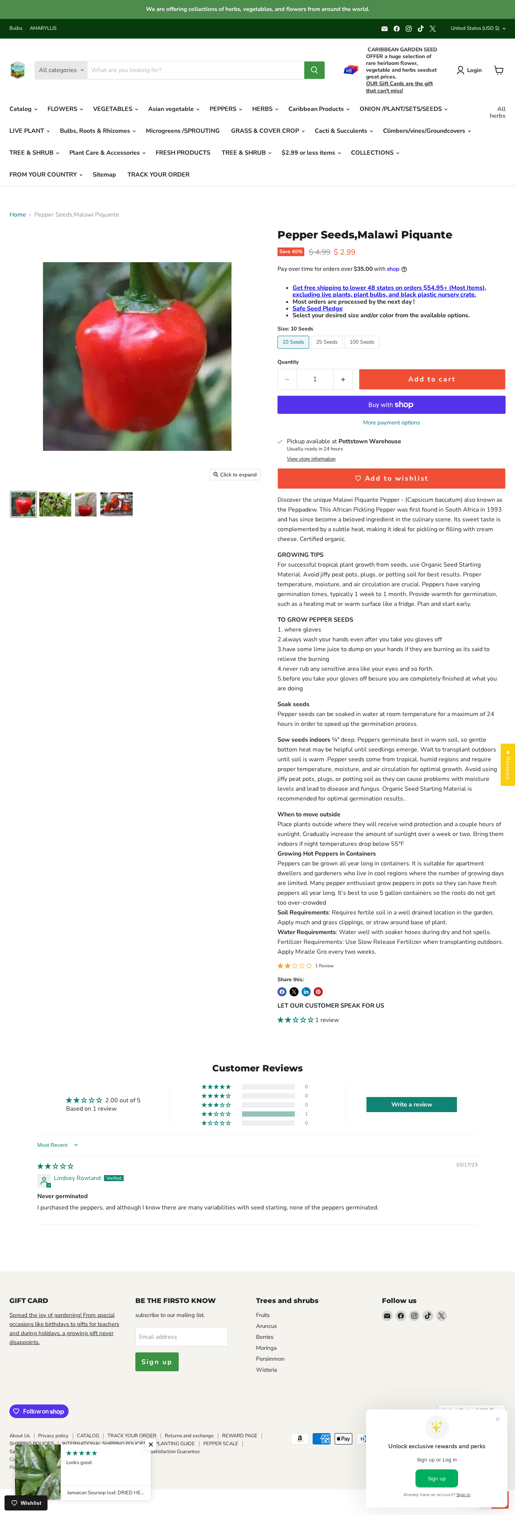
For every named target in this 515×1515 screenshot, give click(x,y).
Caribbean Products (316, 109)
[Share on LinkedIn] (306, 991)
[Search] (314, 70)
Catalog (21, 109)
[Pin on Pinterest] (318, 991)
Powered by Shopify (31, 1467)
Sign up (157, 1361)
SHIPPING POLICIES (31, 1443)
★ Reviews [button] (508, 765)
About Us (19, 1435)
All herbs (498, 112)
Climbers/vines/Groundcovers (425, 131)
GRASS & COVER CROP (265, 131)
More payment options (391, 422)
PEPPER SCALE (220, 1443)
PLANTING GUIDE (175, 1443)
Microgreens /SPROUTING (183, 131)
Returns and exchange (189, 1435)
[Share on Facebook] (282, 991)
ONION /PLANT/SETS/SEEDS (401, 109)
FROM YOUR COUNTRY (43, 175)
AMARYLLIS (43, 28)
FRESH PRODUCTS (183, 153)
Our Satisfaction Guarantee (170, 1451)
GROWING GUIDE (112, 1451)
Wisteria (266, 1370)
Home (17, 214)
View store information (311, 459)
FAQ (79, 1451)
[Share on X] (294, 991)
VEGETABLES (113, 109)
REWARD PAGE (240, 1435)
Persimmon (270, 1359)
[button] (23, 504)
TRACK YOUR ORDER (158, 175)
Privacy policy (53, 1435)
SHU (61, 1451)
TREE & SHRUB (32, 153)
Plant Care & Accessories (105, 153)
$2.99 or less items (309, 153)
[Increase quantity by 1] (343, 379)
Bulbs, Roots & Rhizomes (96, 131)
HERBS (263, 109)
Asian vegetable (171, 109)
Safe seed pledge (28, 1451)
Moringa (266, 1348)
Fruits (263, 1315)
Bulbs (15, 28)
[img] (55, 1166)
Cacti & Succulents (342, 131)
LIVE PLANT (27, 131)
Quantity (288, 362)
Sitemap (104, 175)
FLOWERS (63, 109)
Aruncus (266, 1326)
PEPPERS (224, 109)
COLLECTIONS (373, 153)
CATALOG (88, 1435)
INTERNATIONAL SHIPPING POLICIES (104, 1443)
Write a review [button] (411, 1104)
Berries (264, 1337)
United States (475, 28)
